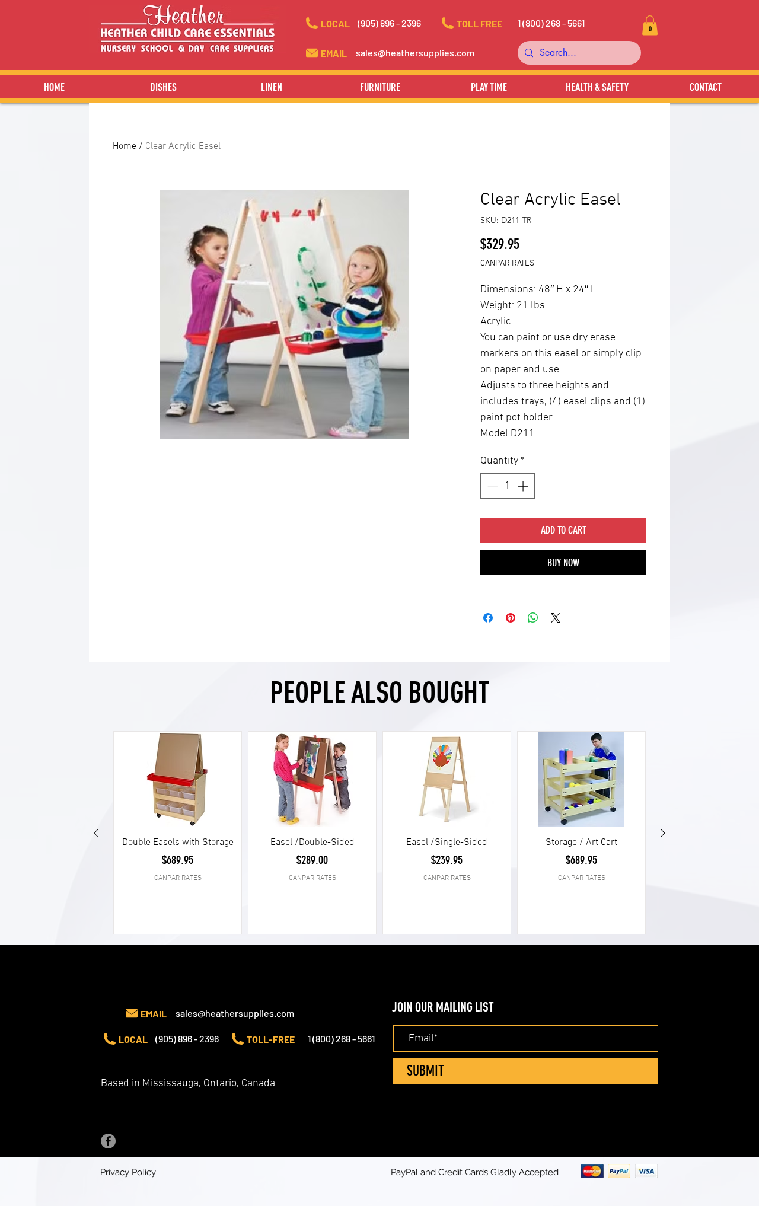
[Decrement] (491, 486)
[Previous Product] (96, 833)
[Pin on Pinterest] (510, 618)
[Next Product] (663, 833)
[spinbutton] (507, 486)
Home (124, 146)
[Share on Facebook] (488, 618)
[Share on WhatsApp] (533, 618)
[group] (379, 832)
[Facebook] (108, 1141)
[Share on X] (555, 618)
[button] (400, 23)
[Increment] (524, 486)
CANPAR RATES (507, 264)
